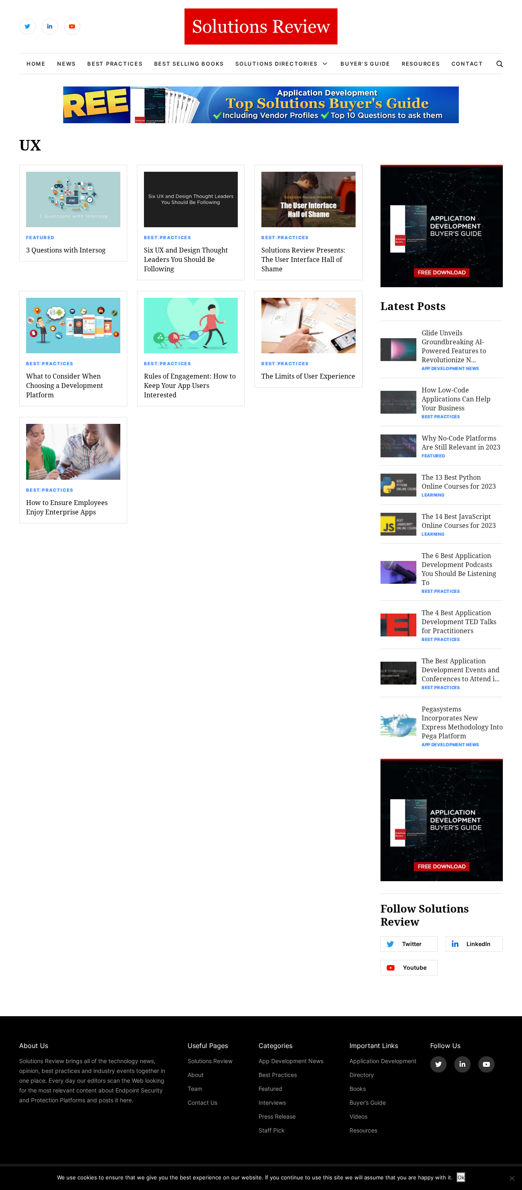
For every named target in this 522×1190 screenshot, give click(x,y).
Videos (358, 1116)
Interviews (272, 1102)
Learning (433, 495)
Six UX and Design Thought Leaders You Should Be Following (186, 259)
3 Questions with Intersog (66, 250)
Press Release (277, 1116)
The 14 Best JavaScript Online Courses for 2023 (459, 521)
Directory (361, 1075)
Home (36, 63)
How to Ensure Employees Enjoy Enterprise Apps (67, 507)
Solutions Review (210, 1061)
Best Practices (115, 63)
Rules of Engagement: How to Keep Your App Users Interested (190, 385)
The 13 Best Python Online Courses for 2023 (459, 481)
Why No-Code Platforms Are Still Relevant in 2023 (461, 442)
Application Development (382, 1061)
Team (195, 1088)
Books (357, 1088)
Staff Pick (272, 1130)
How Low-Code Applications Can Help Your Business (456, 399)
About (195, 1075)
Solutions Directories (276, 63)
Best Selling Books (189, 63)
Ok (461, 1177)
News (66, 63)
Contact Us (202, 1102)
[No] (512, 1178)
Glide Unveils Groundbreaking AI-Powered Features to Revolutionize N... (454, 346)
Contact (467, 63)
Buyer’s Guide (365, 63)
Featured (40, 237)
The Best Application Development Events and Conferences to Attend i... (461, 669)
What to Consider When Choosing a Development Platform (64, 385)
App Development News (450, 368)
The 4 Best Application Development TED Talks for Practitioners (459, 621)
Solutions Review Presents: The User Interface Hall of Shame (303, 259)
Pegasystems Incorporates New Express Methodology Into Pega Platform (462, 722)
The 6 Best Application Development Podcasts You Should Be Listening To (459, 569)
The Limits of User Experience (308, 376)
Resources (421, 63)
